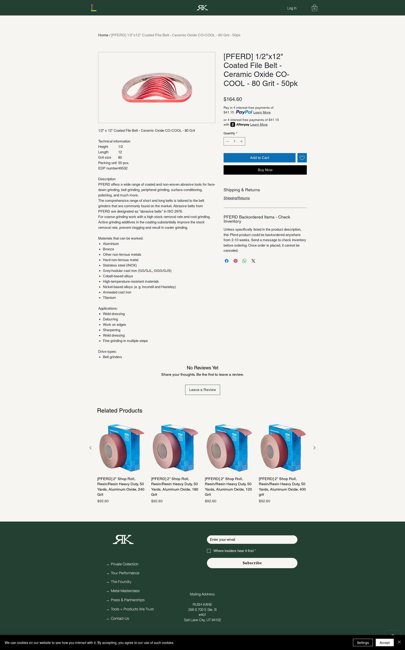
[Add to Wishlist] (302, 157)
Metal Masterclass (125, 590)
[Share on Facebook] (226, 261)
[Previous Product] (90, 448)
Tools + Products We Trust (132, 608)
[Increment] (242, 141)
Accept (385, 642)
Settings (363, 642)
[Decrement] (227, 141)
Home (103, 35)
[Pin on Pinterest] (235, 261)
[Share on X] (253, 261)
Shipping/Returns (237, 198)
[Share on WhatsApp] (244, 261)
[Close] (399, 642)
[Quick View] (121, 448)
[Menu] (94, 8)
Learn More (262, 112)
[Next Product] (314, 448)
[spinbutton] (234, 141)
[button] (314, 7)
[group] (202, 463)
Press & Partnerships (128, 599)
